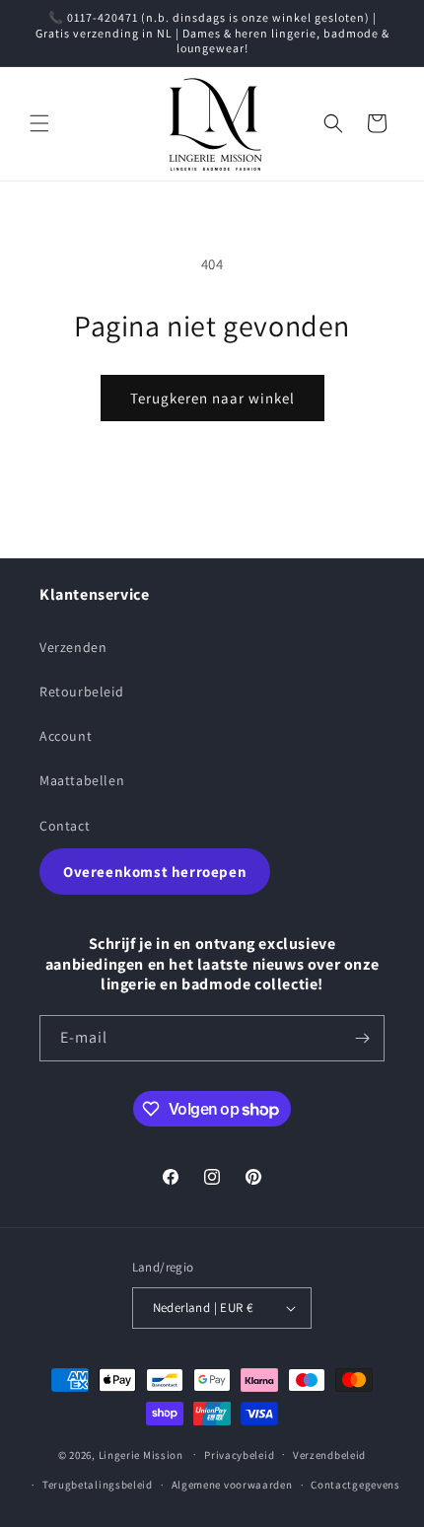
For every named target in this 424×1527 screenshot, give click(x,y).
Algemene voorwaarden (232, 1484)
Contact (64, 826)
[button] (39, 123)
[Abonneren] (362, 1038)
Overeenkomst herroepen (155, 871)
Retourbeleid (81, 691)
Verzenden (72, 647)
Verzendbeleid (329, 1455)
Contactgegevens (355, 1484)
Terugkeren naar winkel (212, 398)
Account (65, 736)
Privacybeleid (239, 1455)
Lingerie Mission (141, 1454)
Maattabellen (81, 780)
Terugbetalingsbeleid (97, 1484)
